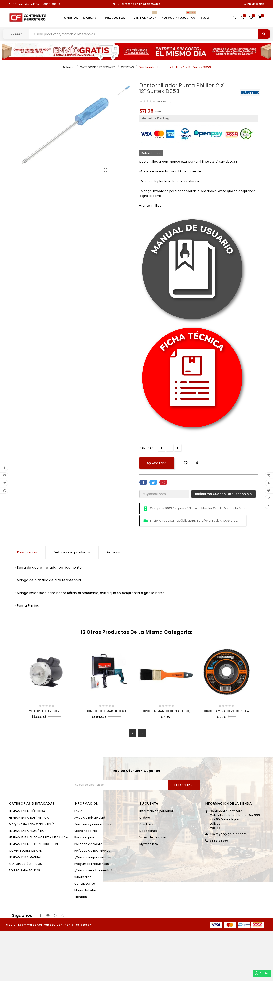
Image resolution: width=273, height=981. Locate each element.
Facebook (143, 482)
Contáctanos (84, 884)
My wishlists (148, 844)
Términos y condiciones (93, 824)
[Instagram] (62, 915)
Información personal (156, 811)
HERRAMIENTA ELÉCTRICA (27, 811)
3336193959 (219, 841)
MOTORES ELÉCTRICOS (25, 864)
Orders (144, 818)
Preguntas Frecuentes (91, 864)
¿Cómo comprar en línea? (94, 857)
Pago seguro (84, 837)
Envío (78, 811)
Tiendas (80, 897)
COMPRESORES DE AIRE (25, 851)
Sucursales (83, 877)
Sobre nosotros (86, 831)
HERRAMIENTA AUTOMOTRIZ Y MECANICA (38, 837)
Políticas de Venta (88, 844)
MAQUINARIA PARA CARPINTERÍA (32, 824)
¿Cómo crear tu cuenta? (93, 870)
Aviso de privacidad (89, 818)
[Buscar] (264, 34)
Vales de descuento (155, 837)
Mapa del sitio (85, 890)
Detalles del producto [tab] (72, 552)
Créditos (146, 824)
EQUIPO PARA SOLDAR (24, 870)
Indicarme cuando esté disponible (223, 494)
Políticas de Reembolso (92, 851)
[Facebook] (41, 915)
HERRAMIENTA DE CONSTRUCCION (33, 844)
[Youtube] (48, 915)
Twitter (153, 482)
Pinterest (163, 482)
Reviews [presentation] (113, 552)
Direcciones (148, 831)
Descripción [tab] (27, 552)
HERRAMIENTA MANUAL (25, 857)
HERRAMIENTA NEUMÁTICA (28, 831)
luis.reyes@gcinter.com (228, 834)
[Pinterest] (55, 915)
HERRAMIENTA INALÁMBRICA (29, 818)
